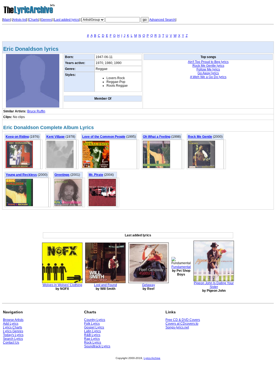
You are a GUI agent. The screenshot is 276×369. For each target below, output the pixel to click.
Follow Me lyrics (208, 69)
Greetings (62, 175)
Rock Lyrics (92, 342)
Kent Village (55, 137)
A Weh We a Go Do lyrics (208, 77)
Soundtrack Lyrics (97, 346)
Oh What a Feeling (156, 137)
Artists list (19, 20)
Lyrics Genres (13, 331)
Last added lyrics (66, 20)
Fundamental (181, 267)
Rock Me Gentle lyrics (208, 66)
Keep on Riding (17, 137)
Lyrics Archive (152, 358)
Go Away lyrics (208, 73)
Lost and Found (105, 285)
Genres (46, 20)
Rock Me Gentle (200, 137)
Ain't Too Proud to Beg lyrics (208, 62)
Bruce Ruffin (36, 111)
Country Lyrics (94, 320)
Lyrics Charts (12, 327)
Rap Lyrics (92, 339)
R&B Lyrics (92, 335)
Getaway (148, 285)
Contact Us (11, 342)
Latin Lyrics (92, 331)
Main (6, 20)
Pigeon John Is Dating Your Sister (214, 285)
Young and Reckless (21, 175)
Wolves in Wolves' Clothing (62, 285)
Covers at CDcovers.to (181, 324)
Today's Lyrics (13, 335)
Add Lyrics (10, 324)
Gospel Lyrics (94, 327)
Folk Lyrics (92, 324)
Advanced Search (162, 20)
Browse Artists (13, 320)
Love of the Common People (103, 137)
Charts (34, 20)
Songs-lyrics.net (177, 327)
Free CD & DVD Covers (182, 320)
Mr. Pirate (96, 175)
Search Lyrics (13, 339)
